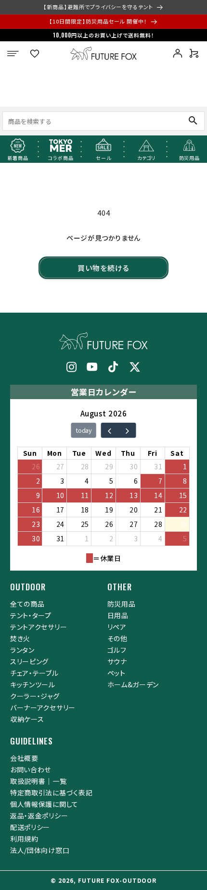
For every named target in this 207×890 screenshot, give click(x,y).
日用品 (118, 615)
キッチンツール (32, 684)
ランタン (22, 650)
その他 (117, 638)
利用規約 (24, 838)
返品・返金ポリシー (39, 815)
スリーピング (29, 661)
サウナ (117, 661)
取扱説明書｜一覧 (38, 781)
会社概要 (24, 758)
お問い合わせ (30, 769)
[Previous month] (109, 430)
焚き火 (20, 638)
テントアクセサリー (38, 627)
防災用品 (121, 604)
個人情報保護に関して (44, 804)
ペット (116, 673)
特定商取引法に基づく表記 (51, 792)
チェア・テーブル (34, 673)
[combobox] (83, 120)
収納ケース (27, 719)
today (84, 430)
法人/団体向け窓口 (39, 850)
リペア (117, 627)
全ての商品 (27, 604)
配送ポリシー (30, 827)
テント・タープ (31, 615)
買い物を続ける (103, 268)
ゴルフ (117, 650)
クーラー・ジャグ (35, 696)
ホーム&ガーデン (133, 684)
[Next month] (127, 430)
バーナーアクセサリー (43, 707)
